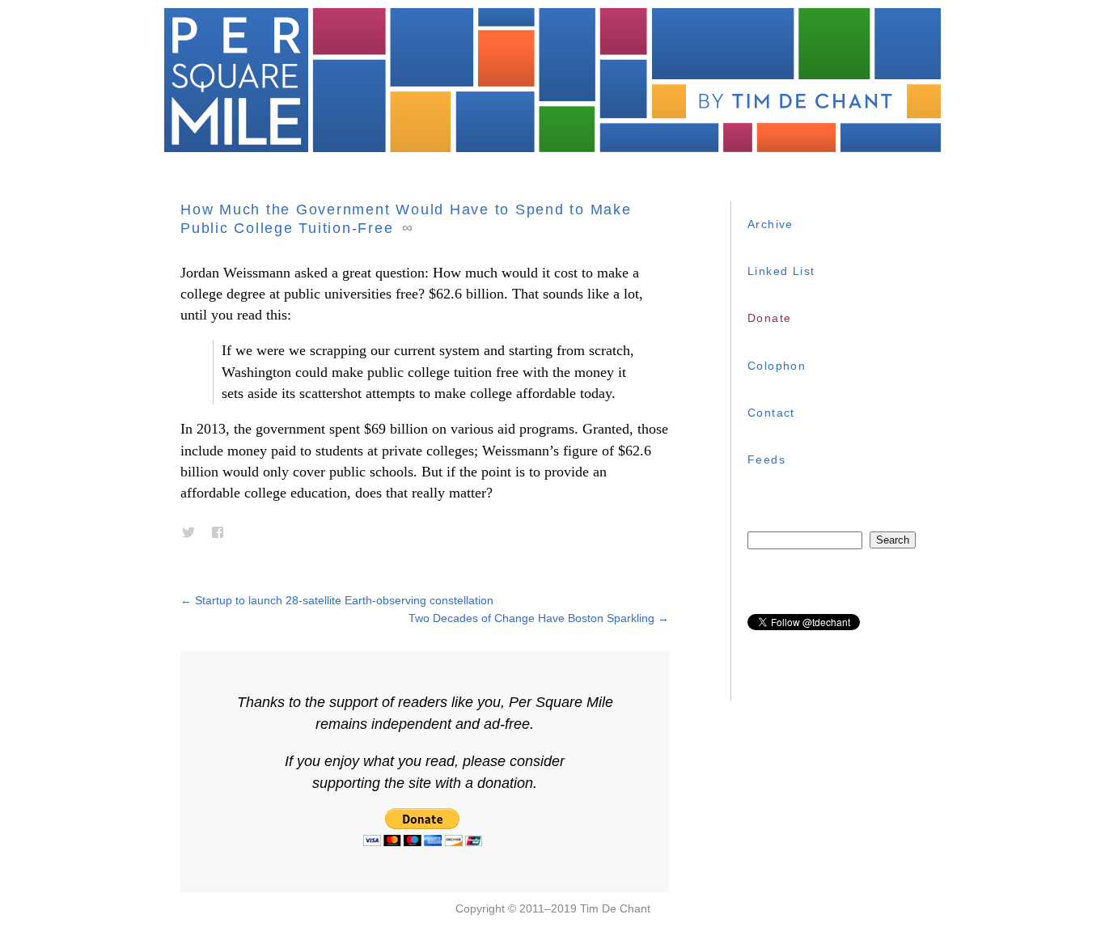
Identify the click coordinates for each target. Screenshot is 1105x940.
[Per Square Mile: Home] (552, 80)
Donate (769, 317)
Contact (771, 412)
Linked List (781, 271)
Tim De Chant (615, 908)
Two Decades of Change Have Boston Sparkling (539, 618)
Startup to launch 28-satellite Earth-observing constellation (336, 600)
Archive (770, 224)
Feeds (766, 459)
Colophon (776, 365)
